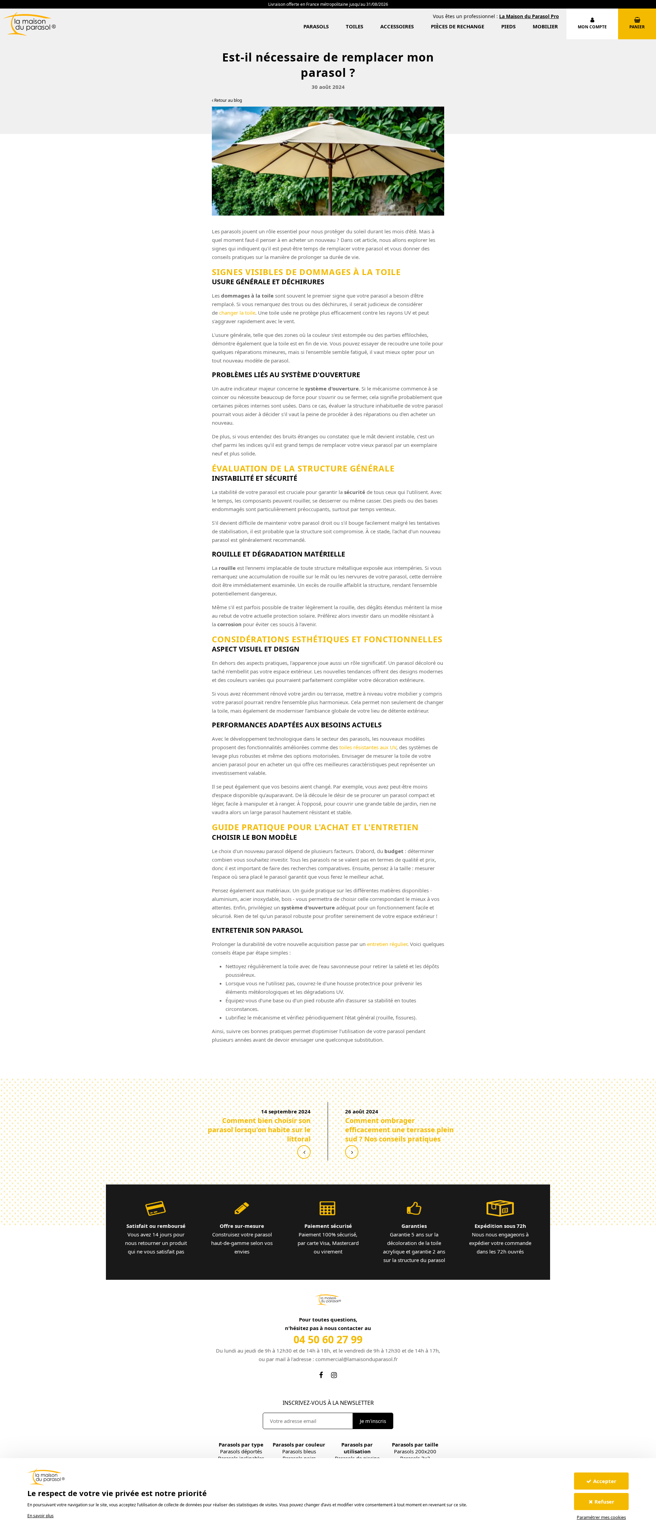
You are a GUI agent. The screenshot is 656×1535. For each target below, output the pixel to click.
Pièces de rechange (457, 26)
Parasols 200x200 (415, 1451)
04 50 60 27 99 (328, 1339)
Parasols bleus (299, 1451)
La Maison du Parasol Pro (529, 16)
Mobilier (545, 26)
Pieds (508, 26)
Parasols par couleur (299, 1444)
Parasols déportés (241, 1451)
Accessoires (397, 26)
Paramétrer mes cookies (601, 1517)
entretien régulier (387, 944)
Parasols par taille (415, 1444)
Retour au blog (227, 100)
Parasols (316, 26)
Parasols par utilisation (357, 1448)
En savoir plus (40, 1516)
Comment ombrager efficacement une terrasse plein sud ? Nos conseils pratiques (399, 1129)
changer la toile (237, 312)
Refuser (604, 1501)
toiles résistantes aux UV (367, 747)
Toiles (354, 26)
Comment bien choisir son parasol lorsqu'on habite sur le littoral (259, 1129)
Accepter (604, 1481)
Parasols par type (241, 1444)
